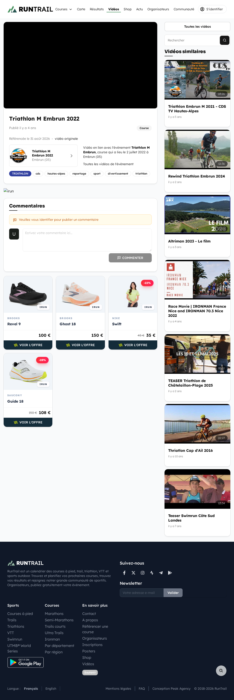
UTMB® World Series (19, 648)
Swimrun (14, 639)
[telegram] (160, 572)
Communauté (184, 9)
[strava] (151, 572)
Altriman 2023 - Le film (189, 241)
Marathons (54, 613)
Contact (89, 613)
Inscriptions (92, 644)
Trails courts (55, 626)
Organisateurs (158, 9)
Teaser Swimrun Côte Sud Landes (191, 517)
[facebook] (124, 572)
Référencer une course (95, 629)
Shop (128, 9)
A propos (90, 620)
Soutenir (90, 672)
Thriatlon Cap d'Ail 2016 (190, 450)
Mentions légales (118, 689)
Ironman (52, 639)
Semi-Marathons (59, 620)
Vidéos (113, 9)
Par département (59, 645)
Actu (139, 9)
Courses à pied (20, 613)
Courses (61, 9)
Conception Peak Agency (171, 689)
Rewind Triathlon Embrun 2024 (196, 176)
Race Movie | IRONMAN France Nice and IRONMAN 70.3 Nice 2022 (197, 311)
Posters (88, 651)
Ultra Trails (54, 632)
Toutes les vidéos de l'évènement (108, 164)
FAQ (142, 689)
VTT (10, 632)
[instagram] (142, 572)
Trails (11, 620)
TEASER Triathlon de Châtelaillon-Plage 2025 (190, 383)
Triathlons (15, 626)
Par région (54, 652)
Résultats (97, 9)
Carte (81, 9)
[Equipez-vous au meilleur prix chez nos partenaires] (80, 191)
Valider (173, 593)
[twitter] (133, 572)
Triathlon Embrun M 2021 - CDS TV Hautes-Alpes (197, 108)
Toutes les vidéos (197, 26)
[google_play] (170, 572)
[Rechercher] (224, 40)
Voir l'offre (31, 345)
